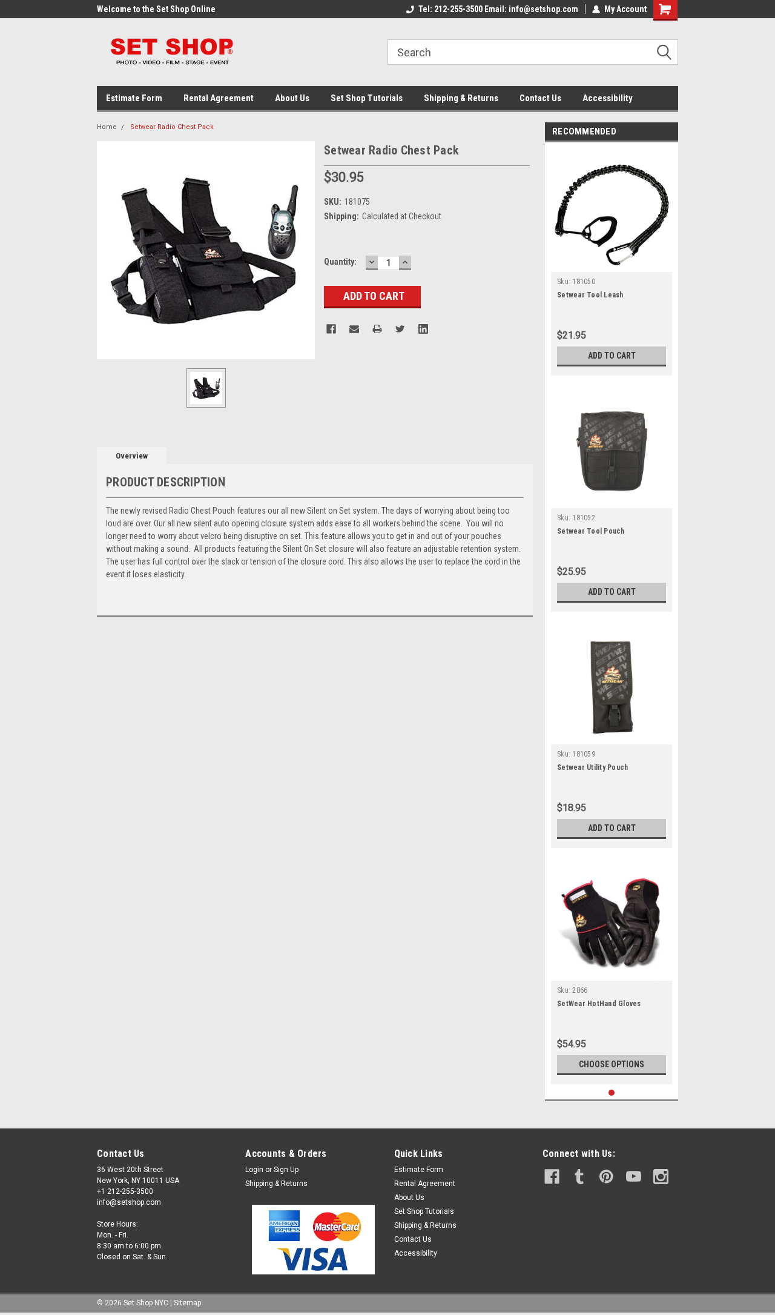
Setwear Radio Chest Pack (172, 127)
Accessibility (607, 98)
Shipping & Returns (461, 98)
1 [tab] (611, 1093)
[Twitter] (400, 329)
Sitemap (187, 1303)
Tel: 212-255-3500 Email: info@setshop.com (498, 9)
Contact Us (540, 98)
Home (107, 127)
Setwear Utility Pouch (592, 767)
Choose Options (611, 1064)
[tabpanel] (611, 262)
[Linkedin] (423, 329)
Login (254, 1169)
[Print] (377, 329)
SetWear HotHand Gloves (599, 1003)
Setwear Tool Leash (590, 295)
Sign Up (286, 1169)
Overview (132, 455)
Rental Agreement (218, 98)
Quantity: (340, 262)
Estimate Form (134, 98)
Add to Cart (612, 355)
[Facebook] (331, 329)
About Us (292, 98)
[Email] (354, 329)
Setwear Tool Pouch (591, 531)
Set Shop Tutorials (367, 98)
